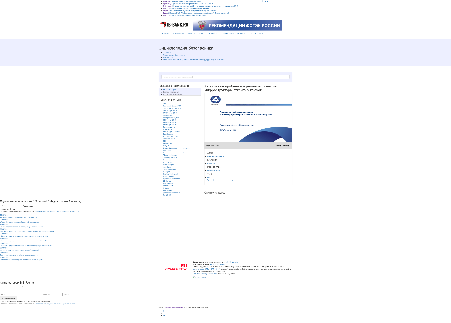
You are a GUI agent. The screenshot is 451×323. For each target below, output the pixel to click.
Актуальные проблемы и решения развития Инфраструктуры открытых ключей (193, 59)
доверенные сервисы (171, 192)
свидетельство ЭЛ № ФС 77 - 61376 (206, 269)
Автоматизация (169, 138)
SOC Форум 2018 (170, 113)
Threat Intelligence (170, 155)
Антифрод (167, 167)
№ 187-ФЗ (167, 195)
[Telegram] (265, 1)
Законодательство (170, 157)
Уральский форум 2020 (172, 106)
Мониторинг (168, 150)
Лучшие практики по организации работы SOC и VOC (193, 3)
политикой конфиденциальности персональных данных (57, 211)
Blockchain (167, 181)
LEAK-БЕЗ (252, 34)
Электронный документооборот (175, 153)
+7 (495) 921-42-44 (217, 264)
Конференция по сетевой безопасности (185, 1)
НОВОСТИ (191, 34)
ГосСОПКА (167, 162)
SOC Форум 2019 (170, 110)
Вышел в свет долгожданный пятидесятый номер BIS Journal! (192, 10)
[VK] (267, 1)
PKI (164, 141)
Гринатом (211, 163)
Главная (168, 52)
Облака (166, 188)
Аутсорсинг (167, 190)
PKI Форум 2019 (169, 124)
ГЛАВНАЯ (165, 34)
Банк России (168, 134)
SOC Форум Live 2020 (171, 131)
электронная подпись (171, 117)
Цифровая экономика (171, 178)
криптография (168, 164)
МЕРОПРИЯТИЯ (178, 34)
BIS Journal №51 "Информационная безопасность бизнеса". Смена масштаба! (198, 13)
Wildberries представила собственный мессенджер (189, 8)
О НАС (261, 34)
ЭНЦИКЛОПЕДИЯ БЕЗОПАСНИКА (233, 34)
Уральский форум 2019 (172, 108)
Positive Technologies (171, 174)
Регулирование (169, 127)
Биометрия (167, 143)
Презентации (168, 57)
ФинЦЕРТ (167, 171)
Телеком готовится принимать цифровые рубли (188, 15)
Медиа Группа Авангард (174, 307)
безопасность (168, 185)
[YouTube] (263, 1)
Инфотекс (167, 160)
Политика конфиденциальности (205, 273)
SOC (165, 103)
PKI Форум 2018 (169, 120)
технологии (167, 115)
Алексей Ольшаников (215, 156)
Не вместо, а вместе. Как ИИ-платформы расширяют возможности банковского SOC (205, 6)
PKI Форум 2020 (169, 122)
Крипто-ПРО (168, 183)
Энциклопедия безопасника (174, 55)
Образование (168, 176)
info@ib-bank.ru (232, 262)
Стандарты (167, 129)
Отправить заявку (8, 298)
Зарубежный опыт (170, 169)
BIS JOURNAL (212, 34)
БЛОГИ (201, 34)
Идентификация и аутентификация (176, 148)
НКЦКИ (166, 145)
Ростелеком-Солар (170, 136)
